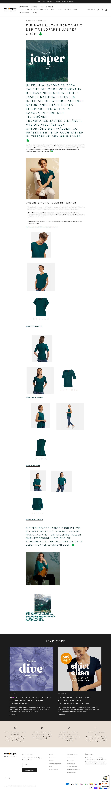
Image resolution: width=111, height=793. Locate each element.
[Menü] (108, 776)
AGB (50, 766)
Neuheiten (24, 6)
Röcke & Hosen (47, 6)
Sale (59, 9)
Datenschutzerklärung (55, 763)
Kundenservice (71, 758)
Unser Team (24, 12)
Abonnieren (29, 770)
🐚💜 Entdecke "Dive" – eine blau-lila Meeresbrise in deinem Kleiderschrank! (31, 700)
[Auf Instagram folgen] (9, 778)
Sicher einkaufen (71, 772)
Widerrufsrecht (53, 769)
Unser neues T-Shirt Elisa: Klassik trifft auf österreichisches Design (75, 700)
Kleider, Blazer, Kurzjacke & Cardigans (37, 9)
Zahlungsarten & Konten (73, 769)
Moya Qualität (71, 9)
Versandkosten (71, 763)
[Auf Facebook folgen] (5, 778)
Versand (51, 761)
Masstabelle (70, 761)
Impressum (52, 758)
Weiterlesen (13, 714)
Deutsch (90, 9)
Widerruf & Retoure (72, 766)
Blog (35, 12)
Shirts (34, 6)
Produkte (42, 20)
